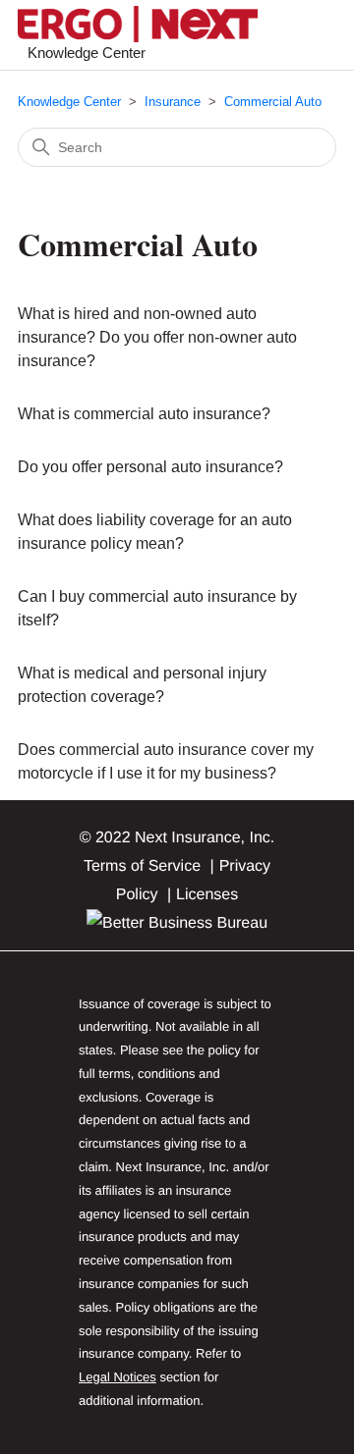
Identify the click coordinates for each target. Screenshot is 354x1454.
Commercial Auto (273, 101)
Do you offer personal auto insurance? (150, 466)
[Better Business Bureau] (177, 923)
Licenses (207, 895)
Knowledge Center (69, 101)
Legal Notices (117, 1377)
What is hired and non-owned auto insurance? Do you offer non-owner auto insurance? (157, 337)
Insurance (173, 101)
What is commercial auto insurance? (144, 413)
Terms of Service (142, 866)
